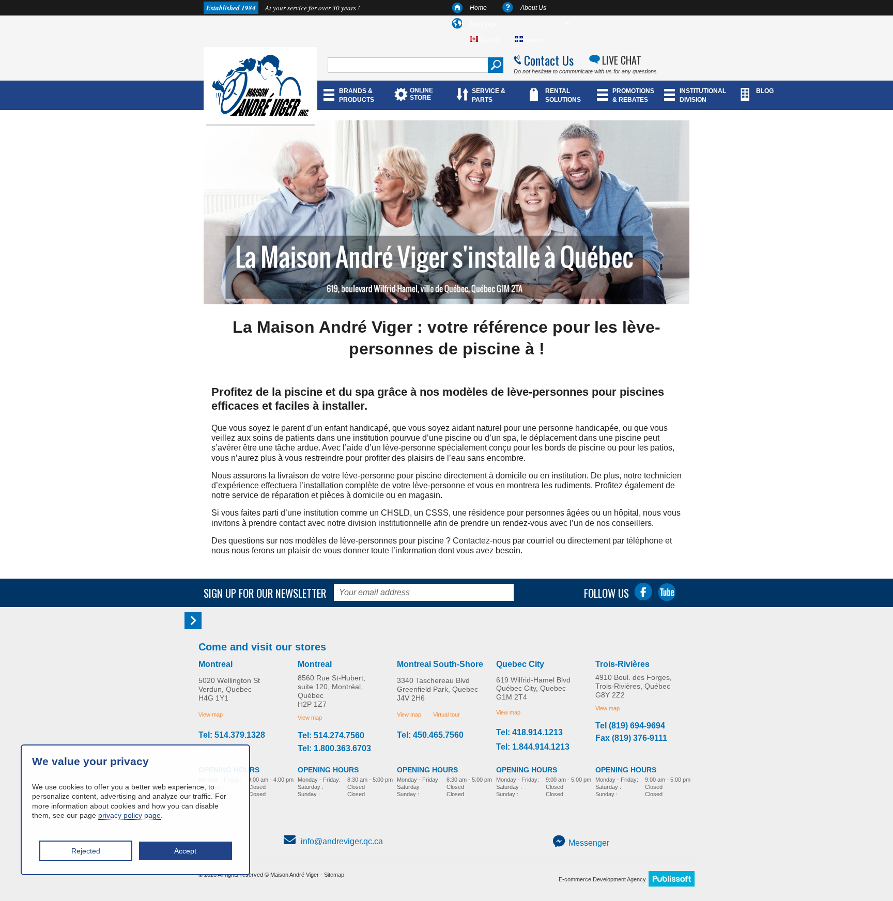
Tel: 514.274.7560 (331, 735)
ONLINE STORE (421, 94)
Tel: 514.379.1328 (231, 735)
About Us (533, 7)
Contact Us (549, 60)
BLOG (765, 91)
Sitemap (334, 875)
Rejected (85, 851)
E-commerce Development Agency (602, 879)
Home (478, 7)
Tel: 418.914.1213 (529, 732)
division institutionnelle (390, 523)
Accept (185, 851)
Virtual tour (446, 714)
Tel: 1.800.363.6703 (334, 748)
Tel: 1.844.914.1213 (532, 747)
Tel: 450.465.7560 (430, 735)
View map (210, 714)
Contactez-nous (482, 540)
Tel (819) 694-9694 (630, 725)
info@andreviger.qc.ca (342, 841)
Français (535, 39)
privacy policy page (129, 815)
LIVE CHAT (621, 60)
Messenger (588, 842)
